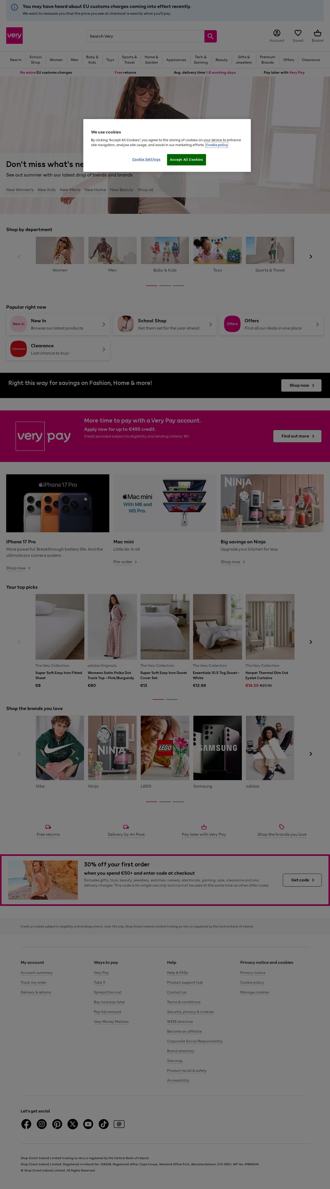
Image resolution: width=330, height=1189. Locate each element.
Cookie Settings (146, 159)
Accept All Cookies (186, 159)
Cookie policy (217, 144)
